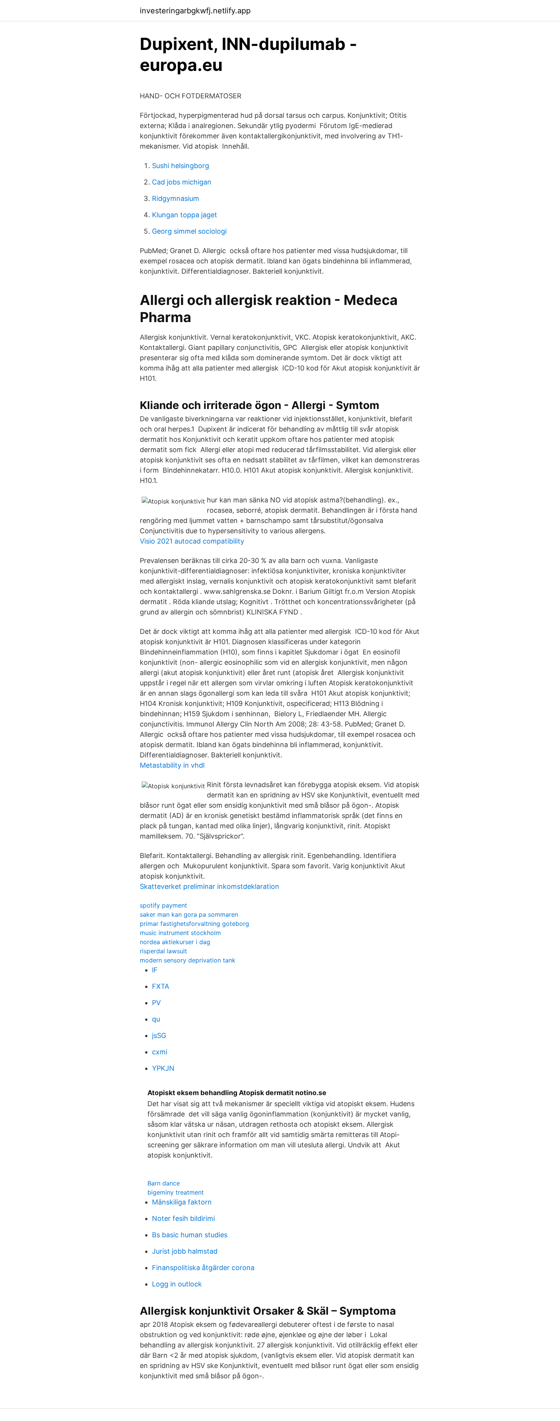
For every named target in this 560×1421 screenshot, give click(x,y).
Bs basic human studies (189, 1235)
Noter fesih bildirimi (183, 1218)
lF (155, 970)
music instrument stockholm (180, 933)
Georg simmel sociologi (189, 231)
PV (156, 1003)
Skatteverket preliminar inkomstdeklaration (209, 886)
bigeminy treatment (175, 1192)
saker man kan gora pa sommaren (189, 914)
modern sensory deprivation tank (187, 960)
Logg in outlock (177, 1284)
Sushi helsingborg (180, 166)
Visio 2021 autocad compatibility (192, 541)
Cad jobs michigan (181, 182)
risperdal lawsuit (163, 951)
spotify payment (163, 905)
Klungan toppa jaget (184, 215)
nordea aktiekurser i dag (175, 942)
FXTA (160, 986)
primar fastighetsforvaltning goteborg (194, 923)
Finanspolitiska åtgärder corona (203, 1268)
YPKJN (163, 1068)
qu (156, 1019)
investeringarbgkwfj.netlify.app (195, 10)
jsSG (159, 1035)
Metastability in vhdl (172, 765)
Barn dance (163, 1183)
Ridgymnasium (175, 198)
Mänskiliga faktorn (182, 1202)
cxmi (159, 1052)
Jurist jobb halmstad (185, 1251)
